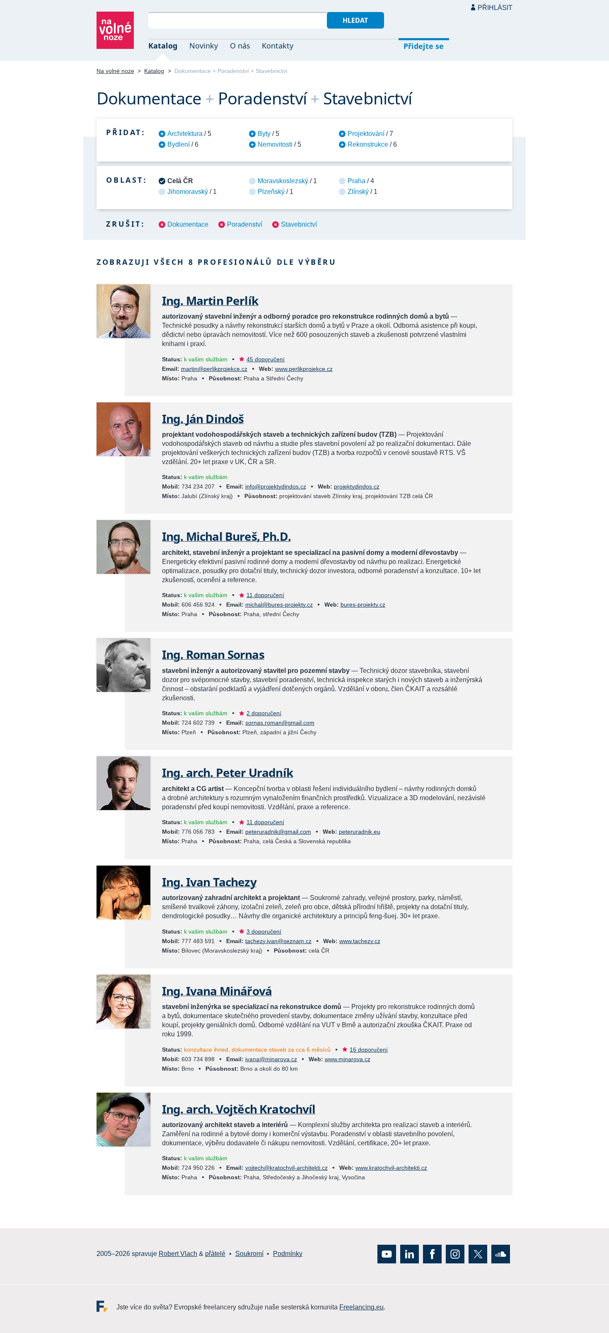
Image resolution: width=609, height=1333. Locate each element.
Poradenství (244, 224)
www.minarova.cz (347, 1059)
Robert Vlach (178, 1253)
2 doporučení (264, 713)
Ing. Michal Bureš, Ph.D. (226, 536)
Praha (356, 180)
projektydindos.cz (356, 486)
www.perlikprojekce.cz (304, 368)
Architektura (185, 133)
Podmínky (287, 1253)
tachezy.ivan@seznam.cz (278, 941)
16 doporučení (369, 1049)
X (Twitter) (478, 1253)
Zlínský (358, 191)
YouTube (386, 1253)
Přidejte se (424, 46)
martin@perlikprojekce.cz (214, 368)
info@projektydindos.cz (275, 486)
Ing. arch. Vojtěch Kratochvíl (239, 1109)
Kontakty (277, 46)
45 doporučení (266, 359)
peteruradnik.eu (359, 831)
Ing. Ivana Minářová (217, 991)
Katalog (162, 46)
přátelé (215, 1253)
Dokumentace (187, 224)
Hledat (355, 20)
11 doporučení (265, 595)
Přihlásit (495, 7)
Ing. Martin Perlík (210, 300)
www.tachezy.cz (359, 941)
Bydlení (178, 144)
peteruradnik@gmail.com (278, 831)
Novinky (203, 46)
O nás (240, 46)
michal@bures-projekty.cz (279, 604)
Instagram (455, 1253)
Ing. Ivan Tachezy (209, 882)
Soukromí (249, 1253)
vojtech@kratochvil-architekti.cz (286, 1167)
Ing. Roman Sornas (213, 654)
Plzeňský (271, 191)
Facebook (432, 1253)
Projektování (366, 133)
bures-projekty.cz (363, 604)
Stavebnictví (299, 224)
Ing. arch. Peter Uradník (227, 772)
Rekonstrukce (368, 144)
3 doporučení (264, 931)
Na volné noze (115, 71)
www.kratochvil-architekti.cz (391, 1167)
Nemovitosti (275, 144)
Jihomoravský (187, 191)
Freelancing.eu (106, 1305)
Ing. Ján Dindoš (203, 418)
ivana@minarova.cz (271, 1059)
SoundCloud (500, 1253)
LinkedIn (409, 1253)
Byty (264, 133)
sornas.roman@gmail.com (279, 722)
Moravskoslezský (283, 180)
